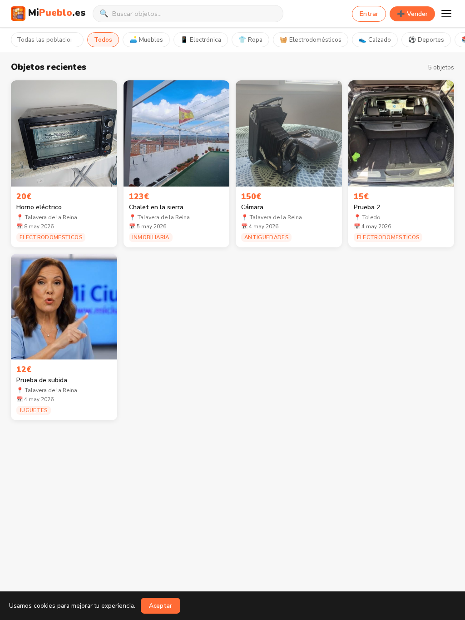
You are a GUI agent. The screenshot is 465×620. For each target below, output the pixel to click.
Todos (103, 39)
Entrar (369, 14)
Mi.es (56, 12)
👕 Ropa (250, 39)
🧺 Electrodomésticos (310, 39)
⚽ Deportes (426, 39)
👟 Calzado (375, 39)
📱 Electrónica (200, 39)
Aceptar (160, 605)
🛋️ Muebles (146, 39)
